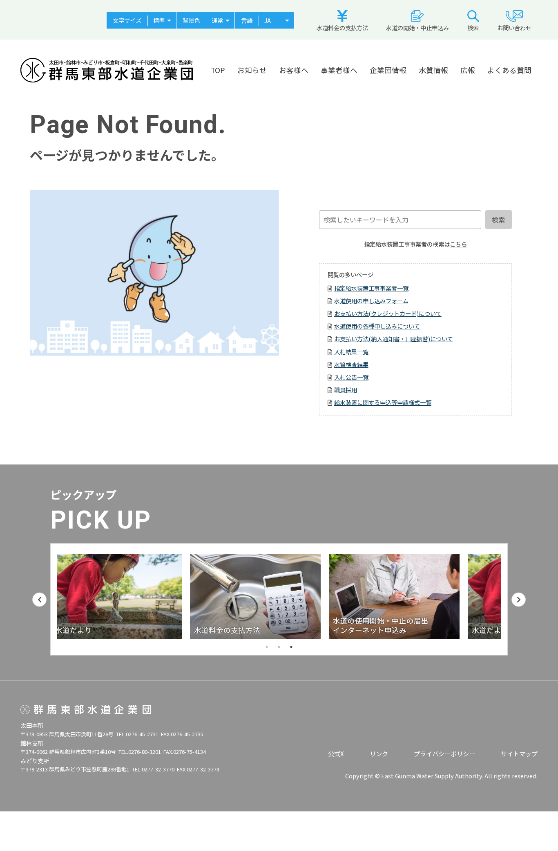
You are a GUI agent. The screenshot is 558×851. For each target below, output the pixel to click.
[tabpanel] (279, 596)
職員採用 (345, 389)
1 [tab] (267, 647)
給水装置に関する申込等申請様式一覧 (382, 402)
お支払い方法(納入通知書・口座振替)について (393, 338)
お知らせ (252, 70)
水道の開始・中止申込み (417, 27)
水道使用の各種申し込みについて (377, 326)
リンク (379, 753)
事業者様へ (339, 70)
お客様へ (293, 70)
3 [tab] (291, 647)
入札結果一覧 (351, 351)
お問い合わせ (514, 27)
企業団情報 (388, 70)
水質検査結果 (351, 364)
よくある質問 (509, 70)
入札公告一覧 (351, 377)
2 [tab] (279, 647)
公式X (336, 753)
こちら (458, 244)
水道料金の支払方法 (342, 27)
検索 (473, 27)
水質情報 (433, 70)
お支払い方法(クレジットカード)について (388, 313)
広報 (467, 70)
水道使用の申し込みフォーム (371, 300)
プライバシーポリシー (444, 753)
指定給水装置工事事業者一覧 (371, 288)
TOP (218, 70)
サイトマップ (519, 753)
